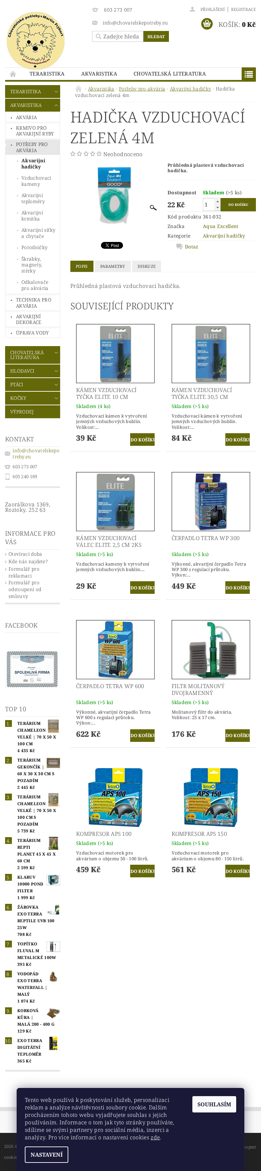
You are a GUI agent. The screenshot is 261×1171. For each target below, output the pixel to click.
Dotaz (191, 247)
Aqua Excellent (220, 226)
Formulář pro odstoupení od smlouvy (24, 589)
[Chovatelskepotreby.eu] (45, 41)
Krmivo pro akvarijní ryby (35, 131)
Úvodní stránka (13, 74)
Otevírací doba (25, 554)
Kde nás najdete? (28, 561)
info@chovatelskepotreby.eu (36, 453)
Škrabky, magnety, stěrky (31, 265)
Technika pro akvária (33, 302)
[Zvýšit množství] (217, 201)
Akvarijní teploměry (33, 198)
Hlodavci (22, 371)
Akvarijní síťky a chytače (38, 233)
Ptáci (16, 384)
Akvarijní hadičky (33, 163)
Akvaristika (99, 73)
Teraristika (47, 73)
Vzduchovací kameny (36, 181)
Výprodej (22, 411)
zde (155, 1137)
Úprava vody (32, 332)
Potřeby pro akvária (32, 147)
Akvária (26, 117)
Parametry (112, 266)
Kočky (18, 398)
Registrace (243, 9)
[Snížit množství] (217, 207)
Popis (82, 266)
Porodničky (34, 247)
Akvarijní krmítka (32, 215)
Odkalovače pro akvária (35, 285)
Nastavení (47, 1154)
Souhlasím (214, 1104)
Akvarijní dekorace (28, 319)
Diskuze (147, 266)
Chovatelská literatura (170, 73)
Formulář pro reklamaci (23, 572)
